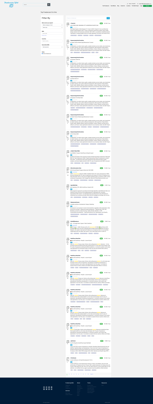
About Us (79, 385)
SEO (71, 180)
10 (88, 374)
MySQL (93, 52)
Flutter (76, 267)
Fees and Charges (91, 391)
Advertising (91, 180)
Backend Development (75, 214)
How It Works (113, 5)
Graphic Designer (69, 394)
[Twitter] (49, 387)
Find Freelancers (106, 5)
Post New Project (135, 5)
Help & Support (90, 392)
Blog (118, 5)
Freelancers (68, 388)
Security (78, 389)
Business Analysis (84, 214)
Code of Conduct (90, 389)
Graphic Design (73, 35)
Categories (68, 385)
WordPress (96, 197)
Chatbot (72, 267)
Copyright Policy (90, 388)
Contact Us (123, 5)
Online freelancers (47, 53)
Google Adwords (97, 180)
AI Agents (72, 284)
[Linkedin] (52, 387)
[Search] (48, 4)
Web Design (88, 318)
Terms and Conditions (91, 386)
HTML (97, 52)
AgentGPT (73, 107)
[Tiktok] (52, 389)
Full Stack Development (84, 267)
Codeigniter (101, 214)
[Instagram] (47, 387)
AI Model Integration (74, 109)
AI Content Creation (91, 69)
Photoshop (80, 35)
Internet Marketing (83, 180)
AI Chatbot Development (75, 69)
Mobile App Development (85, 52)
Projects (67, 386)
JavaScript (95, 267)
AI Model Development (75, 71)
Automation (105, 284)
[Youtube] (47, 389)
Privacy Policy (90, 385)
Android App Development (75, 90)
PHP (71, 52)
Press (78, 392)
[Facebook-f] (44, 387)
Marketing (90, 197)
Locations (128, 5)
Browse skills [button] (44, 35)
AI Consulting (83, 69)
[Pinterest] (44, 389)
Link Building (76, 180)
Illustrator (91, 35)
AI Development (99, 69)
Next (91, 374)
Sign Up (147, 5)
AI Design (89, 126)
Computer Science (74, 216)
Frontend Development (95, 301)
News (78, 395)
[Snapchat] (49, 389)
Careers (78, 391)
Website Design (77, 52)
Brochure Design (98, 35)
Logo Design (86, 35)
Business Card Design (93, 214)
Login (141, 5)
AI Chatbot (78, 284)
